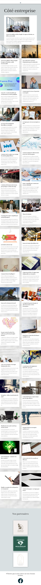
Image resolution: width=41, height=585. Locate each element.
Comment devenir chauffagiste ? (8, 274)
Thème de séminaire (27, 214)
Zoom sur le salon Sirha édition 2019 (30, 243)
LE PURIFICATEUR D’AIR (6, 244)
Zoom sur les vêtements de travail (8, 303)
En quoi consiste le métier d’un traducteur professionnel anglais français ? (8, 334)
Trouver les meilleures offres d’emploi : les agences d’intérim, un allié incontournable (9, 62)
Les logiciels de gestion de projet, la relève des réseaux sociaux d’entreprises (30, 305)
